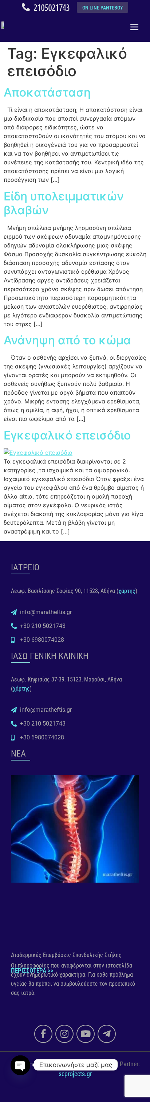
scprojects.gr (75, 1074)
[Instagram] (64, 1034)
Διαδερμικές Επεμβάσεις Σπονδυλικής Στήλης (66, 954)
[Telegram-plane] (107, 1034)
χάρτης (126, 590)
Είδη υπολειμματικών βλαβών (64, 203)
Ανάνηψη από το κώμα (67, 340)
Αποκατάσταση (47, 92)
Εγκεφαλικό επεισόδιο (67, 435)
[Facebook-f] (43, 1034)
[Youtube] (85, 1034)
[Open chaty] (20, 1059)
